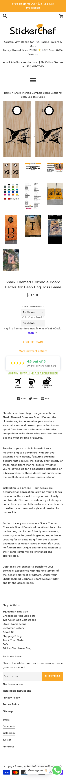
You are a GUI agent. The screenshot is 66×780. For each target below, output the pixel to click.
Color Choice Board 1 (33, 306)
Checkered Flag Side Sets (19, 616)
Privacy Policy (11, 698)
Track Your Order (14, 640)
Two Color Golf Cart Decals (19, 620)
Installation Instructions (17, 691)
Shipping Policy (12, 636)
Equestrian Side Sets (16, 612)
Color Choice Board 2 (33, 317)
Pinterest (8, 747)
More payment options (33, 351)
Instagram (9, 733)
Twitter (7, 740)
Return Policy (11, 704)
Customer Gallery (13, 628)
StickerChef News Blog (17, 648)
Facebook (9, 726)
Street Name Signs (14, 624)
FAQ (5, 644)
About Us (8, 632)
